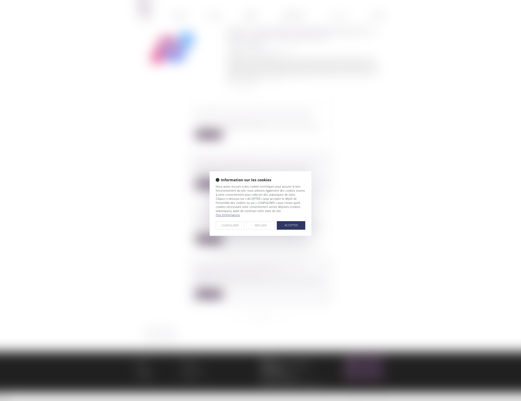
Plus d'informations (228, 215)
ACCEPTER (291, 225)
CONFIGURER (230, 225)
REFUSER (260, 225)
